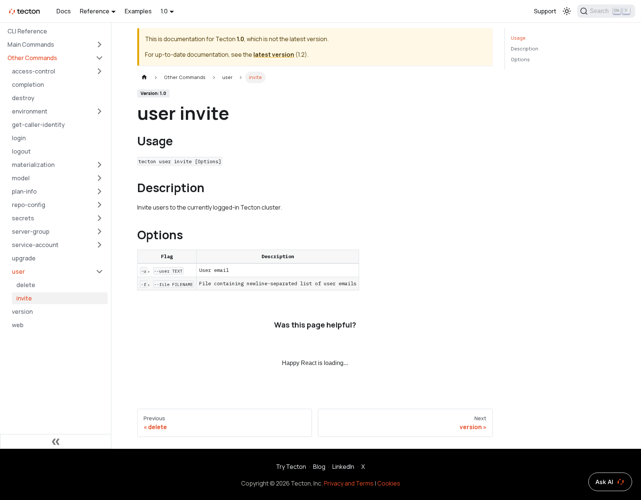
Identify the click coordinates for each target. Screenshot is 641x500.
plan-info (24, 191)
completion (28, 84)
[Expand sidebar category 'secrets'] (99, 218)
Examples (138, 11)
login (19, 138)
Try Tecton (291, 467)
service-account (35, 245)
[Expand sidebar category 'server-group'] (99, 231)
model (21, 178)
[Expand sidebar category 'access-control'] (99, 71)
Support (545, 11)
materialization (33, 165)
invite (24, 298)
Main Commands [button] (30, 44)
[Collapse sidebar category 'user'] (99, 271)
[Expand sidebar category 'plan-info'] (99, 191)
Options (520, 59)
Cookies (388, 483)
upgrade (24, 258)
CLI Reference (27, 31)
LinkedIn (343, 467)
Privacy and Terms (349, 483)
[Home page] (144, 77)
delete (25, 285)
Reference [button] (94, 11)
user (18, 271)
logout (21, 151)
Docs (63, 11)
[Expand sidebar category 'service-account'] (99, 245)
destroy (23, 98)
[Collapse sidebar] (55, 441)
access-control (33, 71)
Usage (518, 37)
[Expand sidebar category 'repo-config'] (99, 205)
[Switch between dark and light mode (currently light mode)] (567, 11)
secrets (23, 218)
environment (29, 111)
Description (524, 48)
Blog (319, 467)
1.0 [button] (164, 11)
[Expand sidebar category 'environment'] (99, 111)
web (17, 325)
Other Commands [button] (32, 58)
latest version (273, 54)
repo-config (28, 205)
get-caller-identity (38, 125)
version (22, 311)
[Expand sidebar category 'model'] (99, 178)
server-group (30, 231)
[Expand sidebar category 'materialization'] (99, 165)
